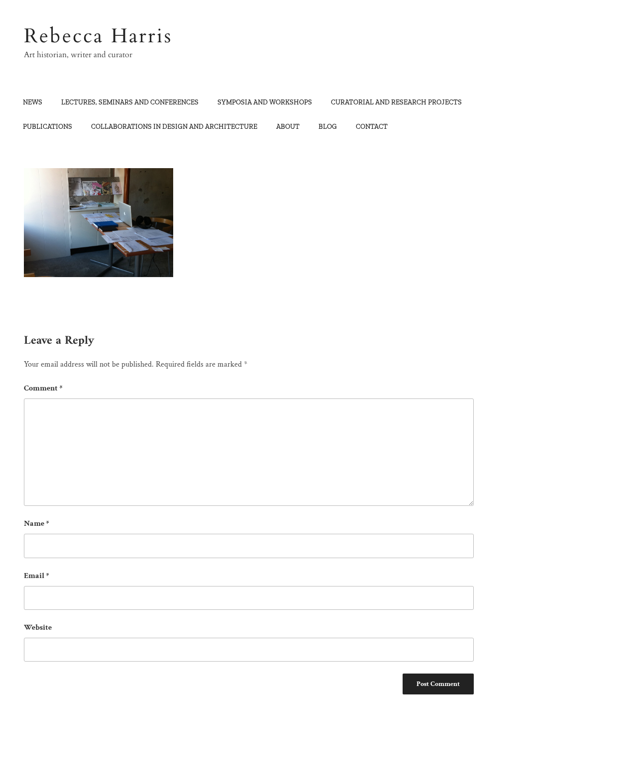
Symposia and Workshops (264, 102)
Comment (43, 388)
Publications (47, 126)
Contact (372, 126)
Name (36, 523)
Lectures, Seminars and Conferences (130, 102)
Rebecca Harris (98, 36)
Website (38, 627)
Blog (327, 126)
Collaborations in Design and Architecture (174, 126)
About (288, 126)
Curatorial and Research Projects (396, 102)
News (32, 102)
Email (36, 576)
